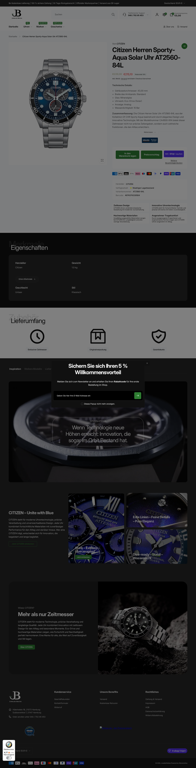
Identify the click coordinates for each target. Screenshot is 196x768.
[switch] (9, 757)
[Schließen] (147, 363)
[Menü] (13, 741)
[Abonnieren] (137, 395)
